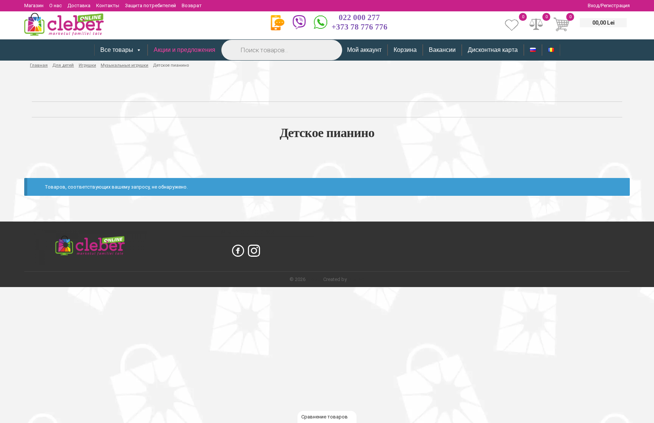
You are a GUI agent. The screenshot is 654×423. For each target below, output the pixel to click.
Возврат (192, 5)
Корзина (405, 50)
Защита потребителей (150, 5)
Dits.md (356, 279)
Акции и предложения (184, 50)
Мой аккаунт (364, 50)
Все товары (116, 50)
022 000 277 (359, 17)
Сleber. (315, 279)
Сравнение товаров (325, 417)
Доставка (78, 5)
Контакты (107, 5)
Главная (39, 65)
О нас (55, 5)
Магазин (34, 5)
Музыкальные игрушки (124, 65)
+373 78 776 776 (360, 26)
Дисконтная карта (493, 50)
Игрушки (87, 65)
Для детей (63, 65)
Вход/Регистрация (609, 5)
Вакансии (442, 50)
